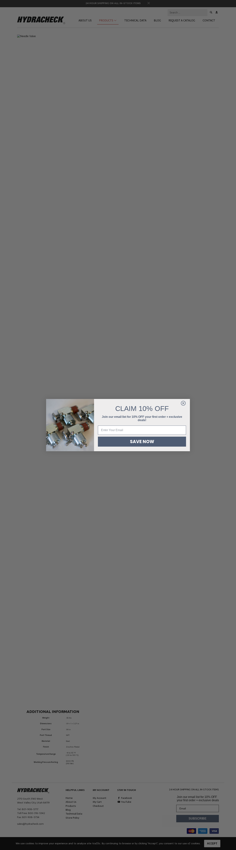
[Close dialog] (183, 403)
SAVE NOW (142, 441)
